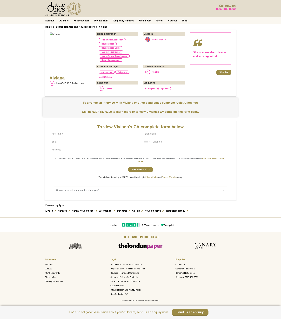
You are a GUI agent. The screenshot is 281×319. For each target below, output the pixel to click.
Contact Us (180, 264)
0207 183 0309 (226, 9)
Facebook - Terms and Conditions (125, 281)
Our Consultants (52, 272)
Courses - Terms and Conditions (124, 272)
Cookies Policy (117, 285)
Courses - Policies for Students (124, 277)
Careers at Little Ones (185, 272)
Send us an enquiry (190, 312)
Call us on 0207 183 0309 (186, 277)
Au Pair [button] (136, 210)
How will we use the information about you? (77, 190)
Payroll (159, 20)
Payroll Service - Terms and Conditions (127, 268)
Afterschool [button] (106, 210)
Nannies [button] (63, 210)
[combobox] (147, 141)
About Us (49, 268)
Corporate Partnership (185, 268)
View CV (224, 72)
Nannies (49, 20)
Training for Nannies (54, 281)
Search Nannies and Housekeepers (75, 26)
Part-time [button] (122, 210)
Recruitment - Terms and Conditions (126, 264)
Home (48, 26)
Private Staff (101, 20)
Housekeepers (81, 20)
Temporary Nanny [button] (176, 210)
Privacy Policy (151, 177)
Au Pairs (64, 20)
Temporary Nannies (123, 20)
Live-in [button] (49, 210)
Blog (184, 20)
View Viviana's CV (140, 169)
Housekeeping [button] (153, 210)
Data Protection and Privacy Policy (125, 289)
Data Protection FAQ (119, 294)
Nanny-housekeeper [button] (83, 210)
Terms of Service (169, 177)
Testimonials (50, 277)
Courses (172, 20)
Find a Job (145, 20)
